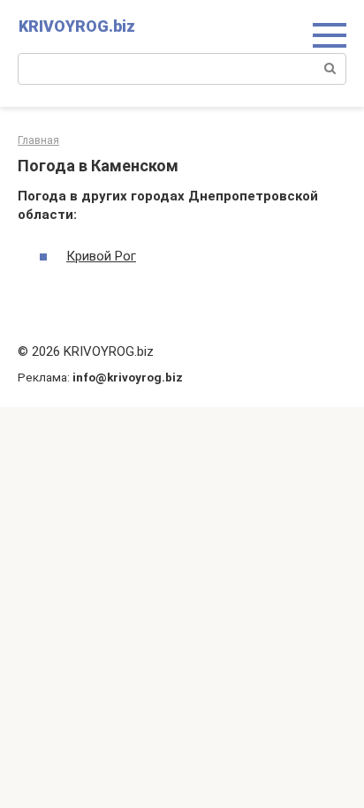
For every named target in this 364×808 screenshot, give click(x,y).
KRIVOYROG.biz (77, 26)
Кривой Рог (101, 256)
